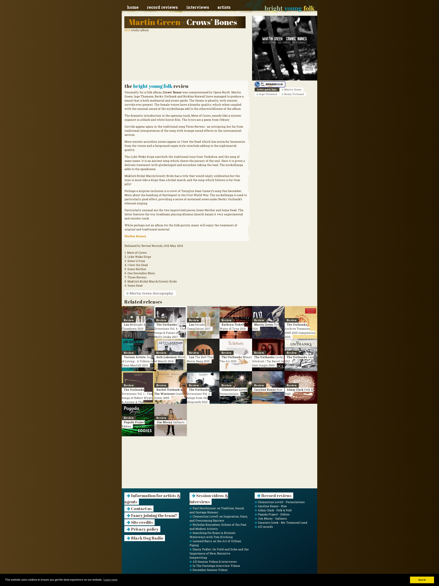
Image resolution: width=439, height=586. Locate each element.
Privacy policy (144, 529)
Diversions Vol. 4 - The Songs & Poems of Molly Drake (169, 331)
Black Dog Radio (146, 538)
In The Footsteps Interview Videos (216, 566)
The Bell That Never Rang (200, 359)
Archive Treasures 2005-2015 (300, 331)
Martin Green (155, 21)
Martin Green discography (151, 293)
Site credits (141, 522)
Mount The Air (236, 359)
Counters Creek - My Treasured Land (282, 522)
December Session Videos (209, 570)
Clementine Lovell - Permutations (281, 502)
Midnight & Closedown (134, 326)
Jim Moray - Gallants (272, 518)
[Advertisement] (219, 464)
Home (133, 7)
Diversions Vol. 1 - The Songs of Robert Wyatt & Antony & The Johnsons (137, 398)
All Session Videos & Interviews (214, 561)
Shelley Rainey (135, 236)
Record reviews (162, 7)
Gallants (170, 422)
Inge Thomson (267, 94)
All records (265, 526)
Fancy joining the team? (153, 515)
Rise (268, 389)
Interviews (197, 7)
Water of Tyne (233, 326)
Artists (223, 7)
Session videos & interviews (208, 498)
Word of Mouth (169, 359)
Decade (199, 326)
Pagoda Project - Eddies (273, 514)
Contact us (141, 508)
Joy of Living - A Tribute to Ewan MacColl (137, 361)
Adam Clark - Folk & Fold (274, 510)
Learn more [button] (110, 579)
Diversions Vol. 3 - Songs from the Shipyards (199, 396)
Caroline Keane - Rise (272, 506)
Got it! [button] (422, 579)
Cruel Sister (168, 394)
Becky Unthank (293, 94)
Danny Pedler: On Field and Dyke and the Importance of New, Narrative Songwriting (219, 553)
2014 (127, 30)
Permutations (234, 392)
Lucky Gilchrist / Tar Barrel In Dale (268, 361)
